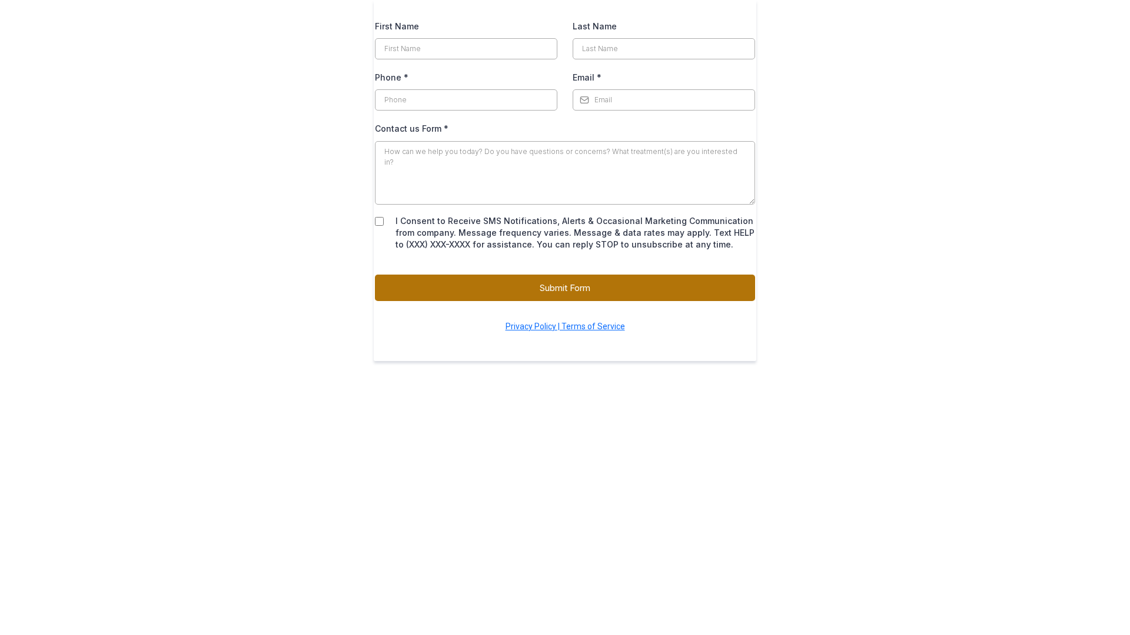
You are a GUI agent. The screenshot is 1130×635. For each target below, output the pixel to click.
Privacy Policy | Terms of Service (565, 326)
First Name (397, 26)
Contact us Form (411, 128)
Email (587, 77)
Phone (391, 77)
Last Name (595, 26)
